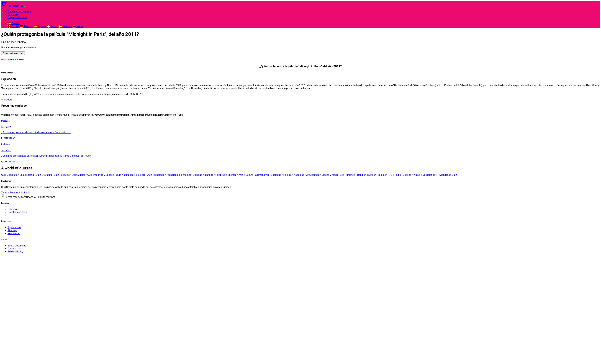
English (15, 26)
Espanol (41, 26)
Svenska (67, 26)
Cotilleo (407, 174)
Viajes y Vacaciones (424, 174)
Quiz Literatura (44, 174)
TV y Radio (395, 174)
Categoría (13, 14)
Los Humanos (347, 174)
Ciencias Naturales (203, 174)
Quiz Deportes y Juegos (100, 174)
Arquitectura (312, 174)
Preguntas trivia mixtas (13, 53)
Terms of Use (15, 248)
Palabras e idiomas (225, 174)
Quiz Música (78, 174)
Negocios (299, 174)
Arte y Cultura (246, 174)
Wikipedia (6, 99)
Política (287, 174)
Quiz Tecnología (155, 174)
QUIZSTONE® (15, 6)
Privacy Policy (15, 251)
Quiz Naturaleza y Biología (130, 174)
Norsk (79, 26)
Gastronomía (262, 174)
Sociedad (276, 174)
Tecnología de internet (179, 174)
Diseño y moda (329, 174)
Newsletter (14, 233)
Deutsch (28, 26)
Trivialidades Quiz (447, 174)
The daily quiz (20, 11)
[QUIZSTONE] (4, 6)
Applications (14, 227)
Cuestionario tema (17, 17)
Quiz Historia (27, 174)
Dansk (54, 26)
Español (15, 23)
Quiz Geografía (9, 174)
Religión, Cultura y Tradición (372, 174)
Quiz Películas (62, 174)
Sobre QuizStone (17, 245)
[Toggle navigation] (25, 6)
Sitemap (12, 230)
